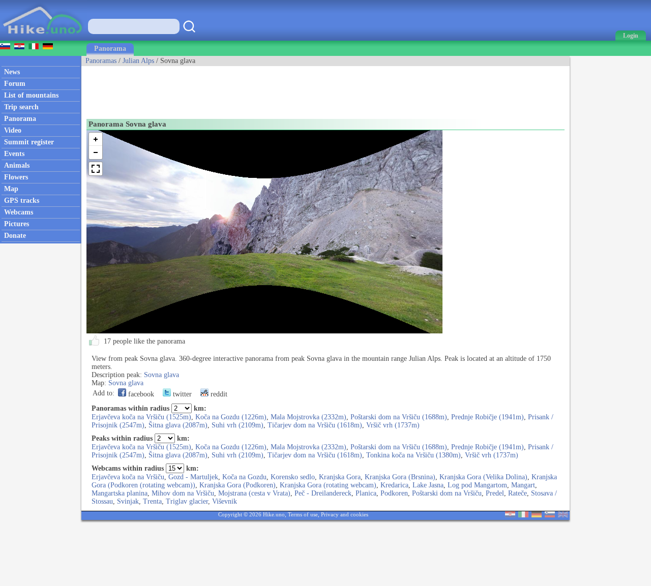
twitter (181, 394)
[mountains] (43, 38)
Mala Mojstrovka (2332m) (308, 417)
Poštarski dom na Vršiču (447, 493)
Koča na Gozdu (244, 477)
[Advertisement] (266, 89)
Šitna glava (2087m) (178, 425)
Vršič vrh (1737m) (393, 425)
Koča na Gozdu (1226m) (231, 417)
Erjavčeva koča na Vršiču (128, 477)
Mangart (523, 485)
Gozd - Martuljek (193, 477)
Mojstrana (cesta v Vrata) (254, 493)
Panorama (110, 48)
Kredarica (394, 485)
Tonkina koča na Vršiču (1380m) (413, 455)
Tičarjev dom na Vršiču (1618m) (315, 425)
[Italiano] (523, 515)
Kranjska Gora (340, 477)
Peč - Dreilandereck (322, 493)
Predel (495, 493)
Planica (366, 493)
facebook (140, 394)
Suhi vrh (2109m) (237, 425)
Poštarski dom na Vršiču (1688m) (398, 417)
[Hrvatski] (510, 515)
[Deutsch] (536, 515)
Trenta (152, 501)
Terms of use (303, 514)
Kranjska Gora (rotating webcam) (328, 485)
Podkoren (394, 493)
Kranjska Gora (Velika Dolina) (483, 477)
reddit (218, 394)
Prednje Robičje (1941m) (487, 417)
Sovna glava (161, 375)
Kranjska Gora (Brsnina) (400, 477)
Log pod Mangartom (477, 485)
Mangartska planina (119, 493)
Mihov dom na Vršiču (183, 493)
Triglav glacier (187, 501)
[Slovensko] (550, 515)
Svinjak (128, 501)
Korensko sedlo (293, 477)
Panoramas (100, 61)
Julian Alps (138, 61)
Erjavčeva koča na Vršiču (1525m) (141, 417)
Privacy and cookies (344, 514)
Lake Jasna (427, 485)
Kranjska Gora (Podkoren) (237, 485)
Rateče (517, 493)
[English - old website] (563, 515)
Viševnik (224, 501)
